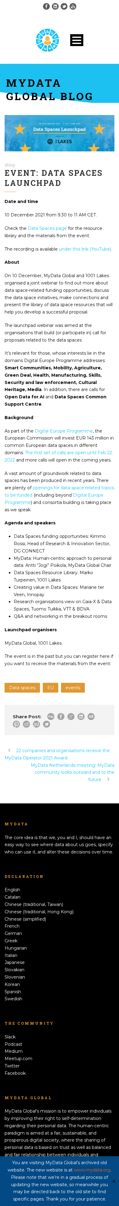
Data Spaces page (47, 228)
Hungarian (16, 948)
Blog (10, 164)
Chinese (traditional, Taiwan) (34, 904)
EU (50, 687)
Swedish (13, 998)
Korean (12, 984)
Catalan (12, 897)
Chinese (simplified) (25, 919)
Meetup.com (18, 1058)
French (12, 926)
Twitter (12, 1066)
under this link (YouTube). (85, 249)
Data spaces (22, 687)
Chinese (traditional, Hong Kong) (39, 911)
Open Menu (76, 40)
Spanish (13, 991)
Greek (11, 940)
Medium (14, 1051)
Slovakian (14, 969)
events (73, 687)
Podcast (13, 1044)
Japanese (15, 962)
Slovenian (15, 977)
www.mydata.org (92, 1170)
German (13, 933)
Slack (10, 1037)
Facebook (15, 1073)
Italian (11, 955)
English (12, 890)
